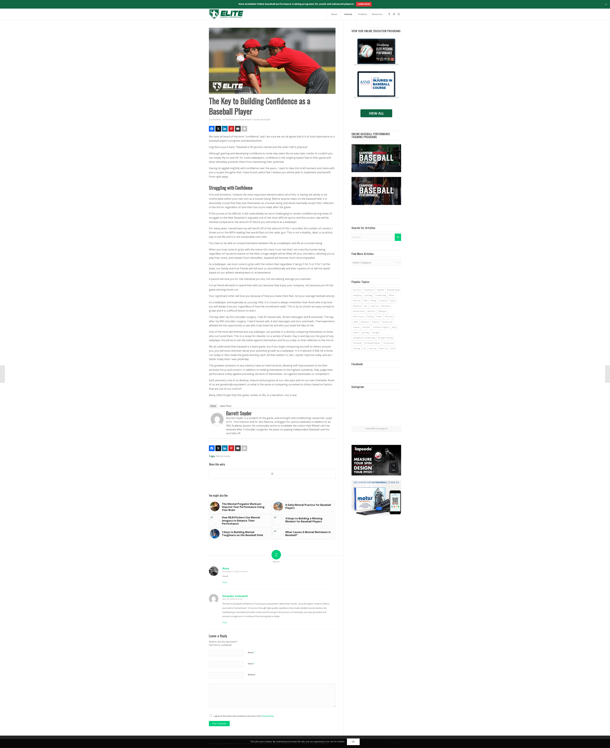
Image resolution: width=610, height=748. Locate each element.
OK (353, 741)
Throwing (357, 343)
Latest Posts (225, 406)
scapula (356, 327)
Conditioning (380, 295)
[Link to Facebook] (389, 14)
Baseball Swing (393, 290)
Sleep (394, 327)
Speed (355, 332)
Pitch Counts (358, 316)
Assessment (369, 290)
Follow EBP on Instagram (376, 428)
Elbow (391, 295)
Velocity (372, 348)
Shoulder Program (381, 327)
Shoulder (366, 327)
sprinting (365, 332)
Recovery (389, 316)
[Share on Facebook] (212, 129)
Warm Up (383, 348)
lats (365, 306)
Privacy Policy (267, 716)
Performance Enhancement (238, 119)
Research (365, 322)
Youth (392, 348)
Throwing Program (372, 343)
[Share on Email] (238, 129)
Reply (224, 582)
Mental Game (223, 456)
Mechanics (386, 306)
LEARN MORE (364, 4)
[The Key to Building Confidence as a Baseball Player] (272, 61)
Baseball (380, 290)
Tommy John (388, 343)
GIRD (365, 300)
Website (251, 674)
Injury (392, 300)
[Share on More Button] (244, 129)
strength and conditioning (364, 338)
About (213, 406)
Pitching (370, 316)
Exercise (356, 300)
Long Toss (374, 306)
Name (251, 652)
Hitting (373, 300)
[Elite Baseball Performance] (226, 14)
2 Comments (215, 119)
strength (375, 332)
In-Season (383, 300)
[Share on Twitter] (218, 129)
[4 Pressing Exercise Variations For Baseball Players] (607, 374)
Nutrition (371, 311)
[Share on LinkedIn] (225, 129)
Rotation (375, 322)
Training (356, 348)
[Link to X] (398, 14)
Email (251, 663)
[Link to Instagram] (394, 14)
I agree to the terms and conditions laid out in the (243, 716)
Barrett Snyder (264, 119)
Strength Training (385, 338)
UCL (364, 348)
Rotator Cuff (387, 322)
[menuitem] (334, 14)
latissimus (357, 306)
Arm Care (357, 290)
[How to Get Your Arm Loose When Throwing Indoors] (2, 374)
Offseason (382, 311)
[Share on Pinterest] (231, 129)
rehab (355, 322)
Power (379, 316)
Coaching (368, 295)
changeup (357, 295)
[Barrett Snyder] (217, 424)
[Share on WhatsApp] (272, 473)
